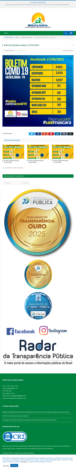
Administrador (9, 50)
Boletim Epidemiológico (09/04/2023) (11, 161)
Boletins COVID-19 (68, 50)
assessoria (48, 446)
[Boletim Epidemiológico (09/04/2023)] (13, 152)
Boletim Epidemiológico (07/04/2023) (60, 161)
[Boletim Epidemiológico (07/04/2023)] (63, 152)
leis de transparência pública (34, 448)
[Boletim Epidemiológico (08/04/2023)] (38, 152)
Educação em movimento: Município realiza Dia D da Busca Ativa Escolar (24, 420)
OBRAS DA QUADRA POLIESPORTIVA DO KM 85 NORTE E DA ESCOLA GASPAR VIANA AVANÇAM (29, 412)
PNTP (10, 453)
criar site (14, 446)
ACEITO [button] (14, 465)
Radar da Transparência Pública (24, 453)
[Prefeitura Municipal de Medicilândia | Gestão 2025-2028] (38, 19)
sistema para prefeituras (26, 446)
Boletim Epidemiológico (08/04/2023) (36, 161)
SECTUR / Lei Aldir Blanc (37, 4)
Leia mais (23, 461)
